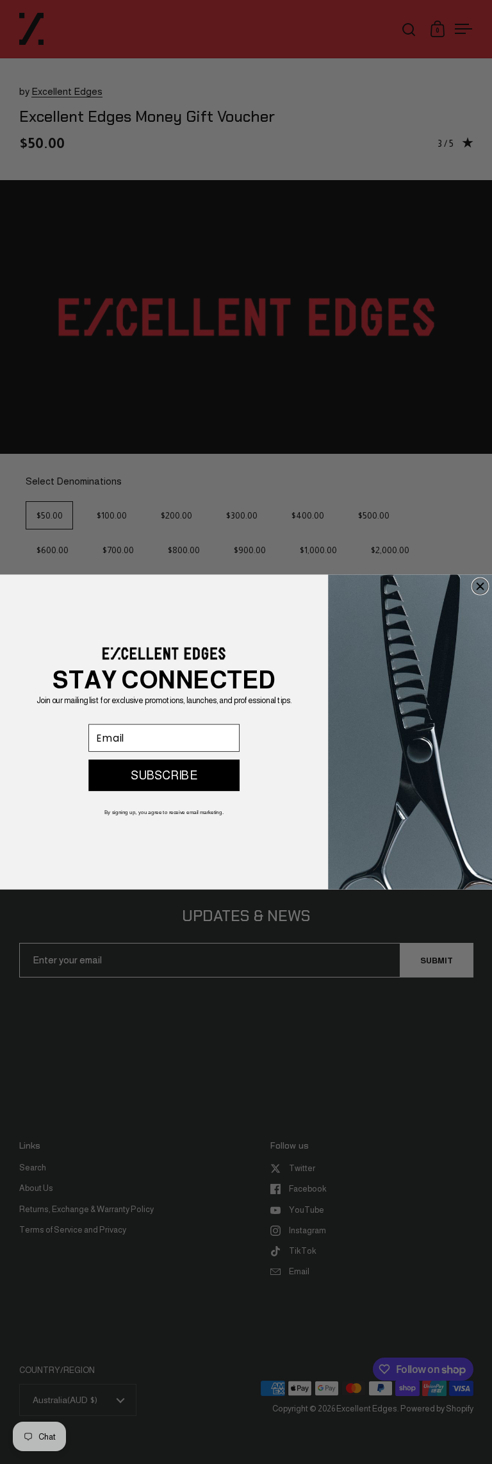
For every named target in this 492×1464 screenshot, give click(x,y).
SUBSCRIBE (164, 775)
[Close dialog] (480, 586)
